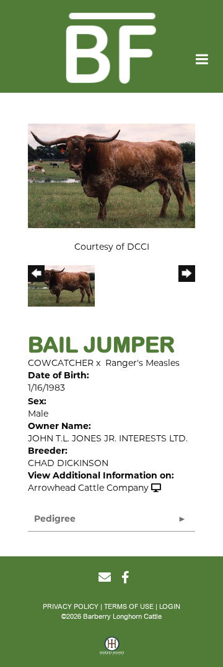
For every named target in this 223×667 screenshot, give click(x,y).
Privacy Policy (70, 607)
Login (169, 607)
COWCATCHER (61, 362)
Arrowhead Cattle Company (88, 487)
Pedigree (55, 518)
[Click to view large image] (111, 175)
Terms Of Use (129, 607)
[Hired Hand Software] (112, 650)
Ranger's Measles (142, 362)
